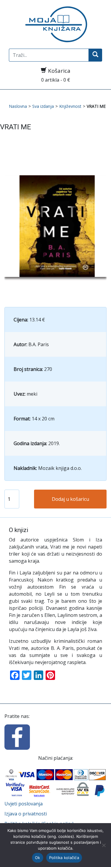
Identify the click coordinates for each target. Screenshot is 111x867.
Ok (37, 857)
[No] (104, 845)
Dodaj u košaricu (70, 499)
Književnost (70, 106)
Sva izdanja (43, 106)
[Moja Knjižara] (55, 24)
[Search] (95, 55)
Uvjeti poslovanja (23, 803)
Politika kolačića (64, 857)
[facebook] (17, 737)
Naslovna (18, 106)
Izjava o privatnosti (25, 813)
